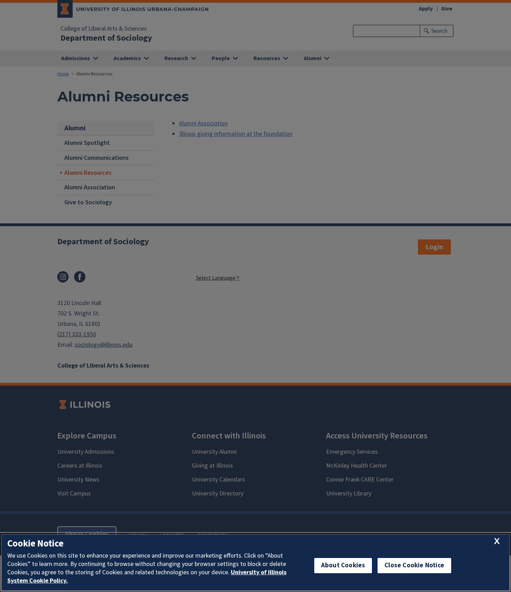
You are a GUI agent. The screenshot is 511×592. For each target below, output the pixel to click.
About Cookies (343, 565)
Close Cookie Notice (414, 565)
